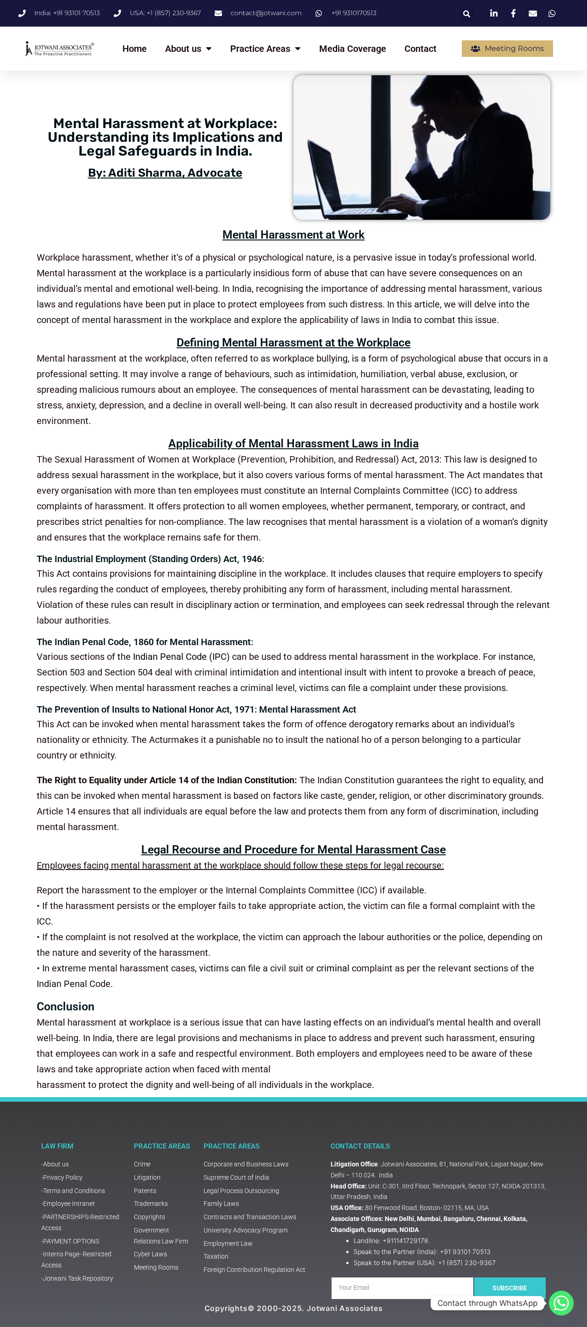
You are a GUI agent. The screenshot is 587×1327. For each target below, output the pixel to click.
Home (134, 48)
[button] (467, 14)
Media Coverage (352, 48)
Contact (420, 48)
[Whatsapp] (561, 1303)
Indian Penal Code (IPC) (181, 656)
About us (183, 48)
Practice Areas (260, 48)
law (281, 811)
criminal (332, 968)
